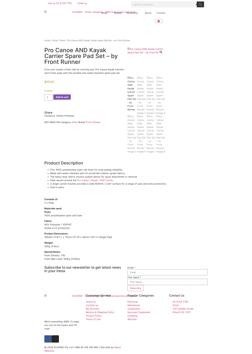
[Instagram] (55, 339)
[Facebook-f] (48, 339)
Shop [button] (104, 12)
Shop (55, 40)
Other (62, 40)
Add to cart (62, 97)
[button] (49, 116)
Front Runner (93, 122)
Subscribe (135, 288)
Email (131, 267)
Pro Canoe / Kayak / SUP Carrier (95, 180)
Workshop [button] (132, 12)
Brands (118, 12)
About (148, 12)
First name (134, 277)
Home (47, 40)
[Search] (200, 4)
